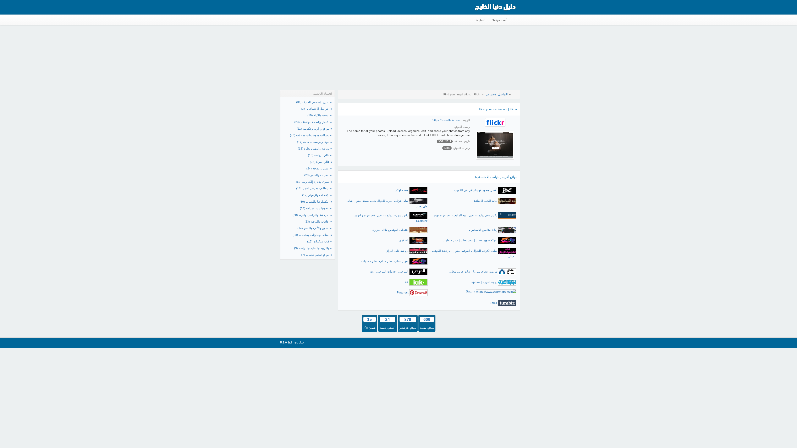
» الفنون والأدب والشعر (314, 228)
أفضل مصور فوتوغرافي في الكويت (475, 190)
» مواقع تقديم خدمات (316, 254)
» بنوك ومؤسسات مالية (314, 142)
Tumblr (492, 302)
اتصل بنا (480, 20)
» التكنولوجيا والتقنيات (315, 201)
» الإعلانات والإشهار (317, 195)
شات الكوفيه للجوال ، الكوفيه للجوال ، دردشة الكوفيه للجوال (474, 253)
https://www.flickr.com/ (446, 120)
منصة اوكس (401, 190)
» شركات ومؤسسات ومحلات (311, 135)
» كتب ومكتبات (319, 241)
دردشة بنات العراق (397, 250)
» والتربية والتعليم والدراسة (313, 248)
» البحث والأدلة (319, 115)
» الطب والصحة (319, 168)
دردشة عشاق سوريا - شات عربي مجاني (473, 271)
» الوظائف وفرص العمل (314, 188)
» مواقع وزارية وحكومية (314, 128)
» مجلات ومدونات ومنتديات (312, 234)
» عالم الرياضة (320, 155)
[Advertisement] (398, 58)
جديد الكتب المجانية (485, 200)
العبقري (403, 240)
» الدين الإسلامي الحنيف (314, 102)
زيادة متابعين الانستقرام (483, 229)
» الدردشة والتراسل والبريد (312, 215)
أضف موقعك (499, 20)
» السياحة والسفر (318, 175)
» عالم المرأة (321, 161)
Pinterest (402, 292)
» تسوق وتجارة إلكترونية (314, 181)
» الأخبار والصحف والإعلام (313, 122)
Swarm (470, 291)
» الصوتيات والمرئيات (316, 208)
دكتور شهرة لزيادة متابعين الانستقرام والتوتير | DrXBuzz (390, 218)
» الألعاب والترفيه (318, 221)
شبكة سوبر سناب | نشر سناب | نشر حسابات (470, 240)
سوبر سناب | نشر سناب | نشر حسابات (384, 261)
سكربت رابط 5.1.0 (292, 342)
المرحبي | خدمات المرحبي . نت (389, 271)
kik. (406, 282)
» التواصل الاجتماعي (316, 108)
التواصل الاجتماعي (496, 94)
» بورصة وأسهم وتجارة (315, 148)
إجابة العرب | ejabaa (484, 282)
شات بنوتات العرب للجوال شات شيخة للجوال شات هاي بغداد (387, 203)
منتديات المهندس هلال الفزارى (390, 229)
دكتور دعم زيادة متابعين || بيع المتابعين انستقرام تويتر (465, 215)
